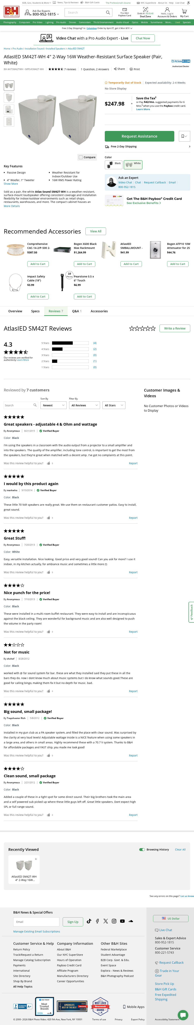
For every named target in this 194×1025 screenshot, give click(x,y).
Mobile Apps (136, 1007)
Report (133, 463)
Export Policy (138, 1019)
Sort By (44, 398)
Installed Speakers (55, 49)
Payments (19, 965)
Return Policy (21, 949)
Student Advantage (113, 954)
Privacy (118, 1019)
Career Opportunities (70, 981)
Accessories (99, 311)
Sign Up (72, 922)
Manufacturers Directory (72, 976)
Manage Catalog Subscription (32, 960)
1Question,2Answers (95, 69)
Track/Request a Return (28, 954)
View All (95, 231)
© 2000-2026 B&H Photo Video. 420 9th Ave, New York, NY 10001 (47, 1019)
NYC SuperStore (148, 2)
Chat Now (143, 38)
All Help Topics (22, 986)
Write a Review (174, 328)
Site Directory (21, 976)
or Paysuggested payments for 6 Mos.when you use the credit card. (161, 104)
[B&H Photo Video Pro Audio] (13, 11)
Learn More (23, 360)
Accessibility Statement (167, 1019)
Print (137, 69)
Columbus (92, 28)
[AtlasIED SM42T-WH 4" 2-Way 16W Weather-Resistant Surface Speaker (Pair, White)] (57, 119)
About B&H (64, 949)
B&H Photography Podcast (117, 976)
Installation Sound (34, 49)
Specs (35, 311)
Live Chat (180, 2)
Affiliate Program (67, 970)
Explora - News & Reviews (117, 970)
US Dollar (174, 918)
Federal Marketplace (114, 949)
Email (19, 922)
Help (171, 2)
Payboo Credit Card (69, 965)
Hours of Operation (69, 960)
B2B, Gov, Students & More (35, 2)
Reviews (56, 311)
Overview (15, 311)
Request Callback (171, 962)
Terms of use (99, 1019)
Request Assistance (139, 136)
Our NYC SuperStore (70, 954)
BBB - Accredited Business (22, 1006)
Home (7, 49)
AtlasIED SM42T (76, 49)
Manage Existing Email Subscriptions (36, 931)
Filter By (73, 398)
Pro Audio (18, 49)
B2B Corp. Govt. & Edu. (115, 960)
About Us (162, 2)
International (21, 970)
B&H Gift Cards (165, 989)
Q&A (77, 311)
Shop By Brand (22, 981)
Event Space (108, 965)
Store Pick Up (164, 984)
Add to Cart (38, 264)
